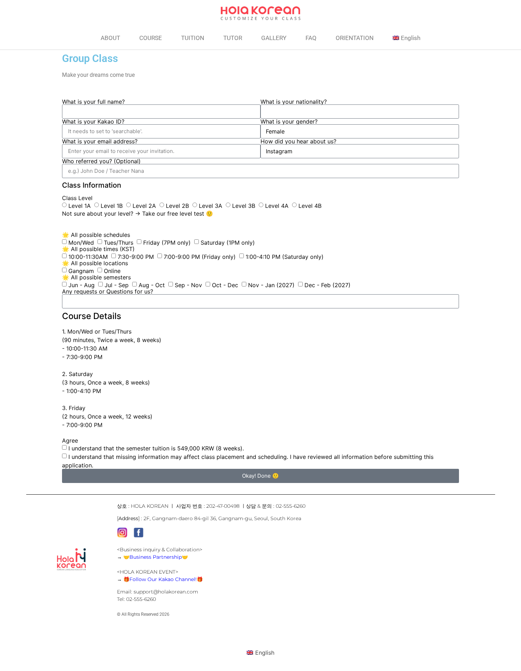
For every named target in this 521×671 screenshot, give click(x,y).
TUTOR (232, 37)
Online (112, 270)
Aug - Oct (152, 284)
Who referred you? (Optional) (101, 161)
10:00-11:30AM (88, 256)
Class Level (77, 198)
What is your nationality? (293, 101)
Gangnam (81, 270)
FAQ (311, 37)
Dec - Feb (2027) (327, 284)
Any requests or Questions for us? (107, 291)
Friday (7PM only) (167, 242)
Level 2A (144, 205)
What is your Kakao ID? (93, 121)
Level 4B (309, 205)
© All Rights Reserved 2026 (143, 614)
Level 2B (177, 205)
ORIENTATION (355, 37)
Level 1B (112, 205)
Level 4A (276, 205)
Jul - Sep (117, 284)
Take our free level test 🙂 (177, 213)
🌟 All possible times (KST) (98, 249)
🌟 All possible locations (95, 263)
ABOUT (110, 37)
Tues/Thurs (118, 242)
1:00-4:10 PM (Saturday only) (285, 256)
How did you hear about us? (298, 141)
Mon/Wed (81, 242)
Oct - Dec (225, 284)
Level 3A (210, 205)
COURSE (150, 37)
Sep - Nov (188, 284)
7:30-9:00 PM (136, 256)
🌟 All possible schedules (96, 235)
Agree (70, 440)
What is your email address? (100, 141)
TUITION (192, 37)
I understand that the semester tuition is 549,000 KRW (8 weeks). (156, 447)
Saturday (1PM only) (228, 242)
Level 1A (79, 205)
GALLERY (273, 37)
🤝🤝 (155, 557)
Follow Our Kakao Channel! (163, 579)
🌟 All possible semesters (96, 277)
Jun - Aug (81, 284)
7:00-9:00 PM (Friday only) (200, 256)
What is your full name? (93, 101)
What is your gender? (289, 121)
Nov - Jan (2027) (271, 284)
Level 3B (243, 205)
